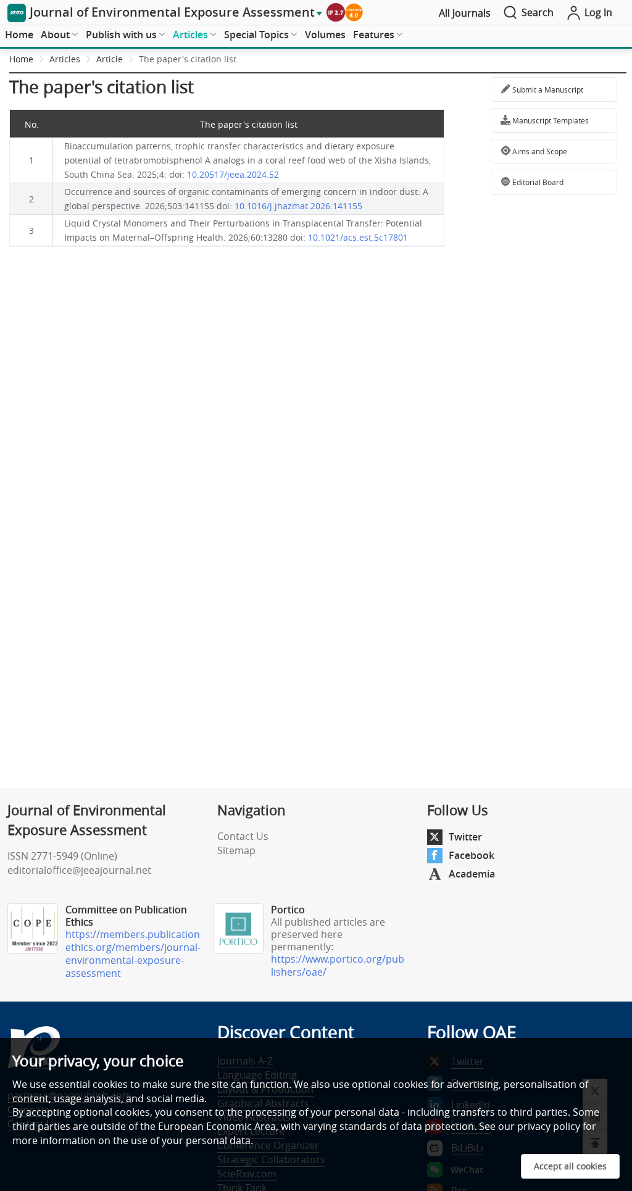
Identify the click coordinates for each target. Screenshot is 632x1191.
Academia (472, 874)
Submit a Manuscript (546, 89)
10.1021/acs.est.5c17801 (358, 237)
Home (19, 34)
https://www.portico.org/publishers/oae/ (337, 965)
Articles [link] (64, 59)
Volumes (325, 34)
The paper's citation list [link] (187, 59)
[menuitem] (19, 35)
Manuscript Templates (549, 120)
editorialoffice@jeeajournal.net (79, 870)
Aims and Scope (538, 151)
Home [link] (21, 59)
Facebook (471, 855)
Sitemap (236, 850)
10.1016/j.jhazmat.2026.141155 (298, 206)
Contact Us (242, 836)
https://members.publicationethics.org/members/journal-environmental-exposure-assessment (133, 953)
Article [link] (109, 59)
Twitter (465, 837)
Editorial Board (536, 182)
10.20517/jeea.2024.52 (233, 174)
